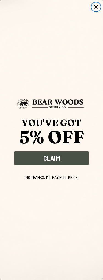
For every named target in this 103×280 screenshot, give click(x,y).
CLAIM (51, 158)
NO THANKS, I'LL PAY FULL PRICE (52, 177)
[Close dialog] (96, 7)
